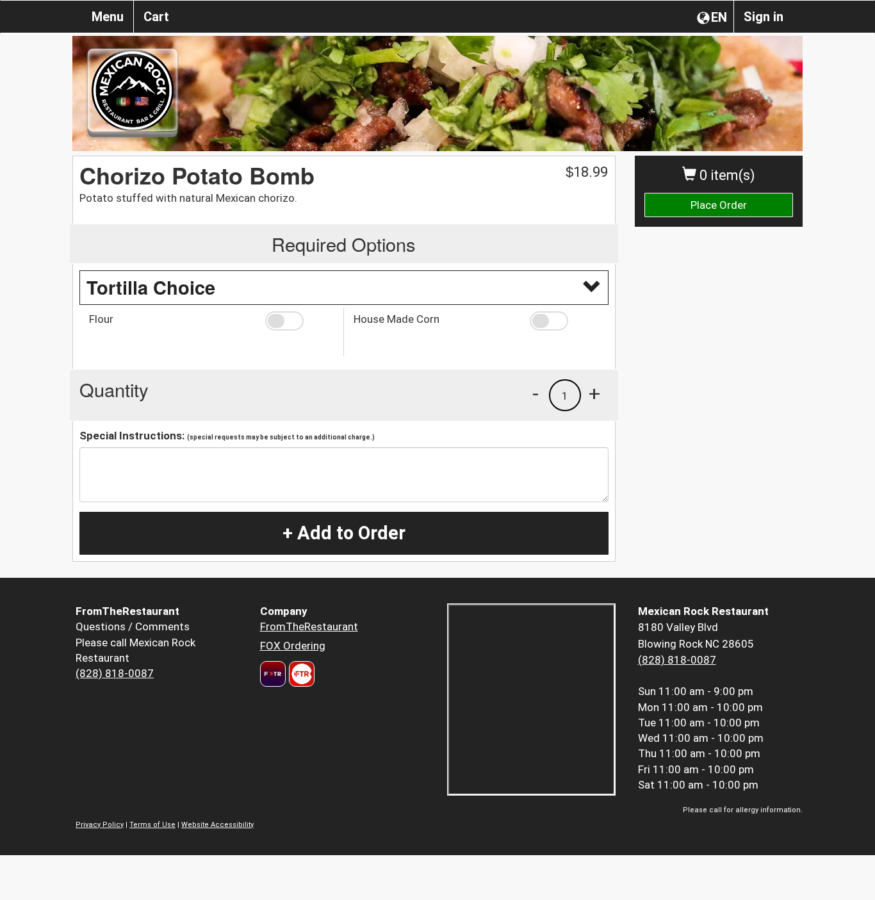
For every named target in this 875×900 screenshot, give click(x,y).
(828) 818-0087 (115, 673)
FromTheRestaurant (309, 626)
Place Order (719, 205)
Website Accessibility (217, 825)
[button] (299, 321)
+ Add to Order (343, 533)
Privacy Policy (100, 825)
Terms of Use (152, 825)
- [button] (535, 393)
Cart (156, 16)
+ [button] (594, 393)
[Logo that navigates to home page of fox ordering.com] (300, 674)
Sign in (763, 16)
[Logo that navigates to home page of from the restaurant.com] (273, 674)
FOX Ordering (292, 645)
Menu (108, 16)
